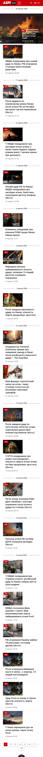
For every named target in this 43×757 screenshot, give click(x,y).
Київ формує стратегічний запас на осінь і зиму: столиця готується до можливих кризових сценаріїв (19, 387)
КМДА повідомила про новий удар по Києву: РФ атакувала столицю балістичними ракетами (21, 65)
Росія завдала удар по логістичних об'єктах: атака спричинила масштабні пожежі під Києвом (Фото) (20, 428)
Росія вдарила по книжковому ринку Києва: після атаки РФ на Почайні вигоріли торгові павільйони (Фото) (20, 107)
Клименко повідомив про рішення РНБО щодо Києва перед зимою (20, 232)
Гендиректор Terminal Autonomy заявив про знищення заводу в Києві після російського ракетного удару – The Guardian (21, 352)
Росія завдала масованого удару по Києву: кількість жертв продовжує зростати (20, 312)
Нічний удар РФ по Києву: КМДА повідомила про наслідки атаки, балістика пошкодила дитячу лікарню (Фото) (20, 192)
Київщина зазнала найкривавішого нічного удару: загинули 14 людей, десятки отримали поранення (19, 272)
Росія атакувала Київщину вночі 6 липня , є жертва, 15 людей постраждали (20, 672)
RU (39, 3)
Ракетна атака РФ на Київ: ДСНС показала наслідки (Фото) (19, 542)
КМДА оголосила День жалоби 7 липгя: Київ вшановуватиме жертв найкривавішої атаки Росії (19, 612)
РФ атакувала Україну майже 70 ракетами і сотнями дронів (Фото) (21, 643)
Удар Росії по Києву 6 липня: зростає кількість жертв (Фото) (20, 701)
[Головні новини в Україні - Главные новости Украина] (9, 3)
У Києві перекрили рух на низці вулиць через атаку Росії (19, 730)
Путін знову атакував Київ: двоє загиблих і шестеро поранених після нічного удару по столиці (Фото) (20, 503)
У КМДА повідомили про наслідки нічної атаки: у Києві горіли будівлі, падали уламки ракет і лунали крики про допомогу (21, 149)
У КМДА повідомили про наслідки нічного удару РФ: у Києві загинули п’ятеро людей (30, 34)
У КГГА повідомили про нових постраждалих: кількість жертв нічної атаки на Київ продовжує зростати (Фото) (21, 462)
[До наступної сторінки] (21, 748)
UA (35, 3)
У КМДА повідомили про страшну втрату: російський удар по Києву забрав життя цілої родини (20, 580)
